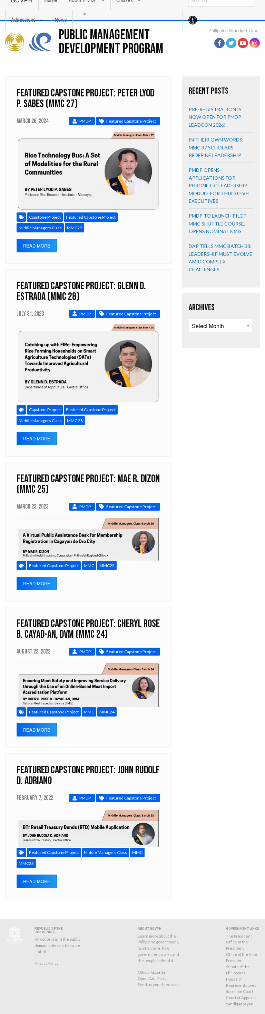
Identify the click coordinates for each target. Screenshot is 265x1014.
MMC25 (107, 565)
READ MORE (36, 245)
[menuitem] (27, 20)
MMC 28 (75, 420)
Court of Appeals (241, 997)
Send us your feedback (158, 984)
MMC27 (74, 227)
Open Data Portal (153, 978)
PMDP (85, 121)
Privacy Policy (47, 963)
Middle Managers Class (40, 227)
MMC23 (26, 863)
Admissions (23, 20)
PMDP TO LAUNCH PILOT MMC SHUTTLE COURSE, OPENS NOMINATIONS (218, 223)
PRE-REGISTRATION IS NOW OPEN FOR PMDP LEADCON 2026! (215, 117)
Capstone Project (45, 217)
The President (239, 936)
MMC (89, 565)
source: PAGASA (244, 35)
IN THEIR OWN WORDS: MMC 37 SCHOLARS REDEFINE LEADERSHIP (216, 147)
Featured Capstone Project (131, 121)
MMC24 (107, 711)
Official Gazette (152, 972)
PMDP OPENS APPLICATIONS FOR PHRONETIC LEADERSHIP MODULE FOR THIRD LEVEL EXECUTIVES (220, 185)
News (61, 20)
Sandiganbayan (239, 1004)
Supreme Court (239, 991)
